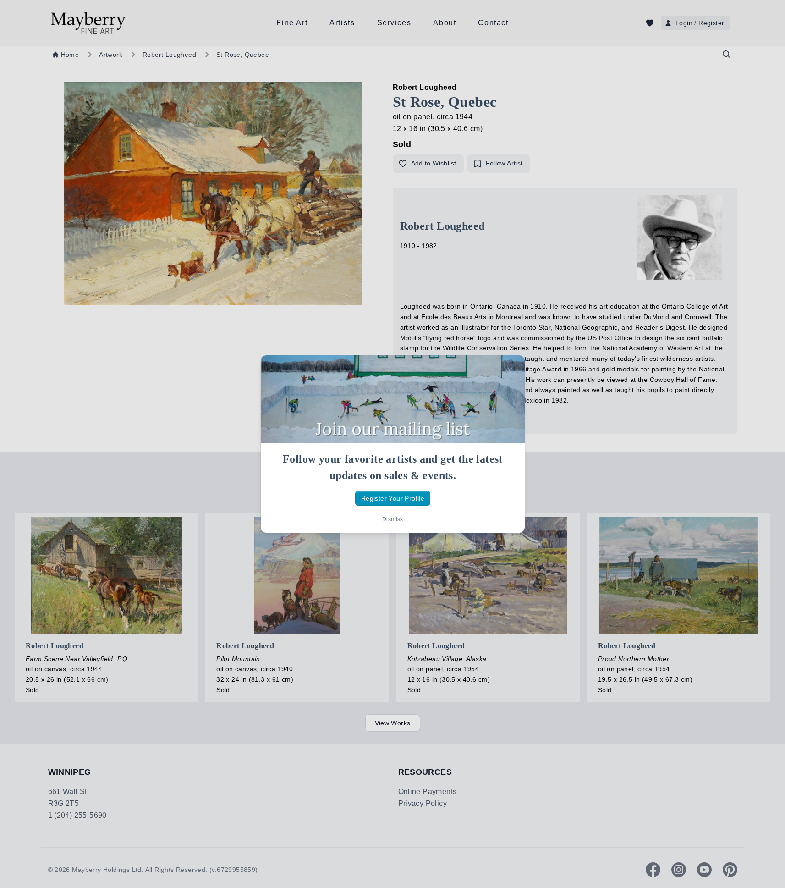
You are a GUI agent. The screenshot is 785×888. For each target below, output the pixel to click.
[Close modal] (510, 370)
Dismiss (392, 519)
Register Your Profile (392, 498)
